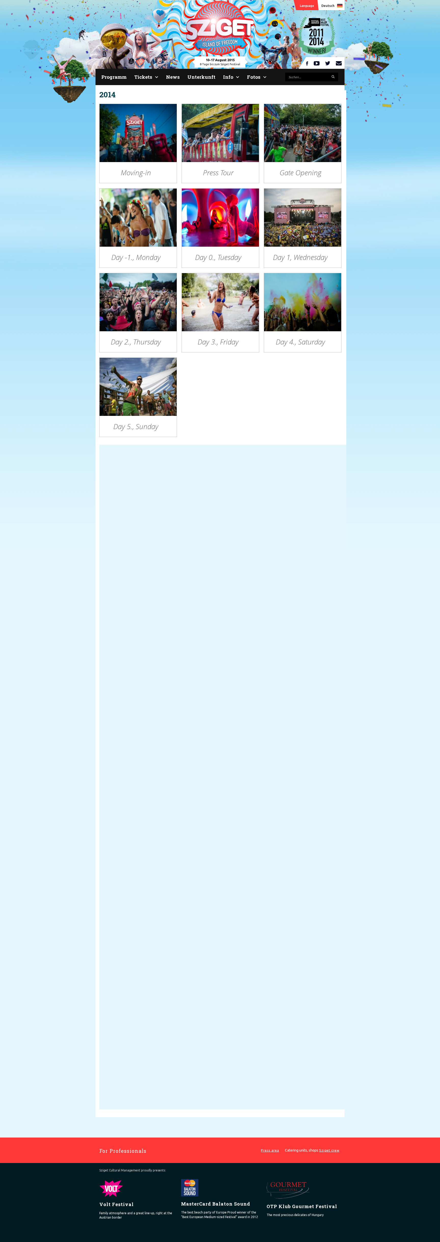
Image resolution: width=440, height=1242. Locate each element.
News (173, 77)
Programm (114, 77)
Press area (270, 1150)
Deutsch (327, 5)
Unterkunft (201, 77)
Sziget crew (329, 1150)
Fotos (253, 77)
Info (228, 77)
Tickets (143, 77)
